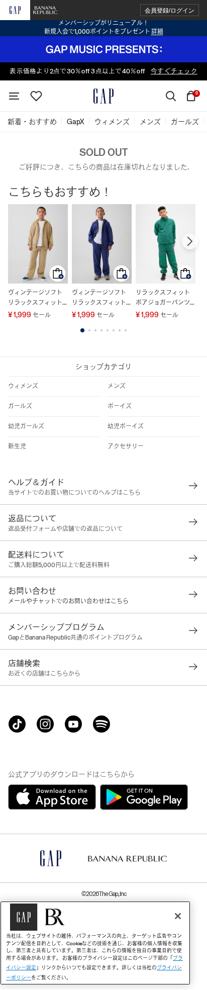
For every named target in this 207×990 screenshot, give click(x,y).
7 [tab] (120, 330)
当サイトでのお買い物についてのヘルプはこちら (74, 492)
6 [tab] (114, 330)
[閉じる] (178, 916)
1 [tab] (82, 330)
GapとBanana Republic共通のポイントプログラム (75, 637)
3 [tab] (95, 330)
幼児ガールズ (26, 426)
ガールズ (20, 406)
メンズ (117, 386)
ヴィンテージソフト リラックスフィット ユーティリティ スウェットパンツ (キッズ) (37, 298)
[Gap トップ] (103, 96)
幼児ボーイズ (126, 426)
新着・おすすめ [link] (32, 122)
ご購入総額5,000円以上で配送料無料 (59, 565)
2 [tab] (89, 330)
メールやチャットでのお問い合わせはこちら (68, 601)
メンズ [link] (150, 122)
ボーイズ (120, 406)
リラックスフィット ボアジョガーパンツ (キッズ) (163, 298)
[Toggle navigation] (14, 96)
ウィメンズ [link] (112, 122)
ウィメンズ (23, 386)
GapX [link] (75, 122)
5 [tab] (108, 330)
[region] (95, 943)
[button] (169, 10)
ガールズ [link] (185, 122)
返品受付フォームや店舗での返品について (65, 528)
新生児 (17, 446)
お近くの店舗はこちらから (44, 673)
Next (190, 241)
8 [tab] (126, 330)
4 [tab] (101, 330)
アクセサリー (126, 446)
